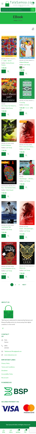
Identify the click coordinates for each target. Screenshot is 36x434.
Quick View (8, 71)
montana (26, 105)
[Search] (33, 10)
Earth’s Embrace (6, 145)
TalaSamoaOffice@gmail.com (13, 351)
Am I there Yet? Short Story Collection (12, 106)
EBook (3, 58)
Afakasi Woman (24, 62)
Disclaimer (4, 370)
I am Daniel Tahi (6, 227)
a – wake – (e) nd (6, 60)
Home (15, 20)
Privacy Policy (5, 363)
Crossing (22, 102)
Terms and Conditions (8, 367)
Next (24, 284)
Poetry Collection (11, 58)
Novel (12, 143)
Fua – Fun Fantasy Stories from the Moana (13, 187)
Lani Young (27, 64)
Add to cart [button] (3, 71)
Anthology (4, 185)
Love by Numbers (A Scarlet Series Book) (13, 268)
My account (4, 377)
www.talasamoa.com (10, 355)
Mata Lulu (22, 268)
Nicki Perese (9, 108)
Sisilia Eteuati (9, 190)
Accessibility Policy (7, 374)
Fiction (26, 60)
